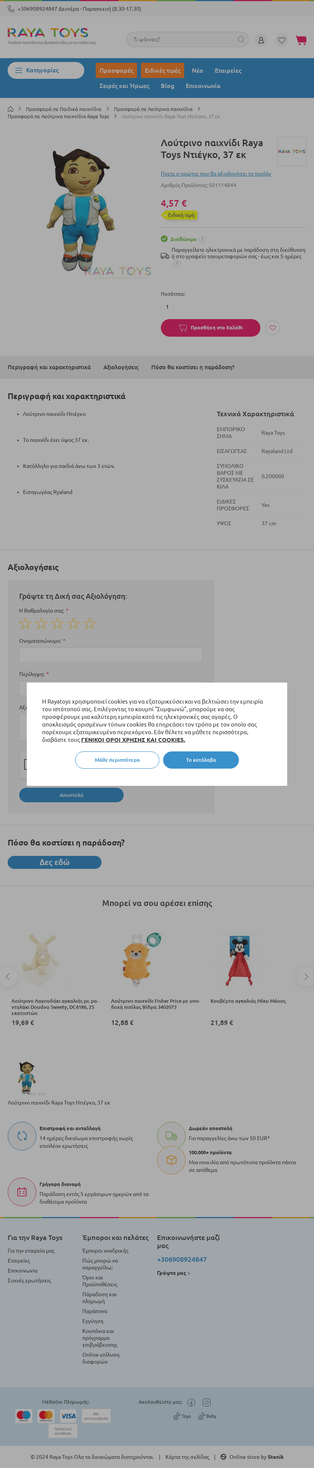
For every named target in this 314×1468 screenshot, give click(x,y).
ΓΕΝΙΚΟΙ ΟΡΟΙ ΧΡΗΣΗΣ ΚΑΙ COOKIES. (133, 739)
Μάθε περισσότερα (117, 760)
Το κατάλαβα (201, 760)
